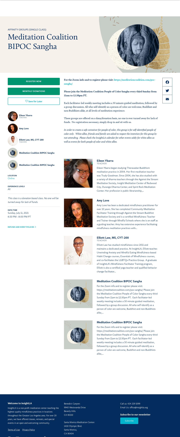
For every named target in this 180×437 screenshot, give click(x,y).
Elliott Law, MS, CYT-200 (31, 140)
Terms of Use (14, 430)
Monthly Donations (33, 91)
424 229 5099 (134, 403)
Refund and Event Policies (21, 227)
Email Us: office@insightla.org (134, 407)
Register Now (33, 81)
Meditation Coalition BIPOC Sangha (36, 153)
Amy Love (24, 128)
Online (11, 178)
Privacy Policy (28, 430)
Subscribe (129, 420)
